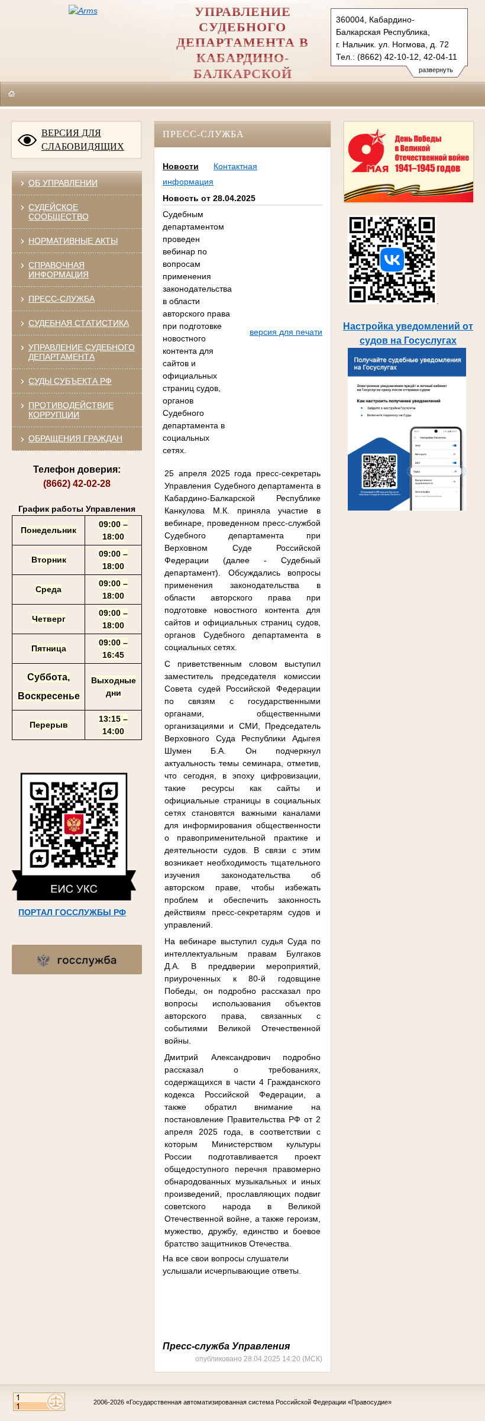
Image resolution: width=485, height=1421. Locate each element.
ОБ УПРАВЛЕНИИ (63, 183)
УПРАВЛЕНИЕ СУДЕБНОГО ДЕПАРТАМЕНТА (81, 352)
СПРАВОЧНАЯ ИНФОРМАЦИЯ (58, 269)
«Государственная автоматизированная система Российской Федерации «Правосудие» (259, 1402)
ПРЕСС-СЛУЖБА (61, 298)
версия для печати (286, 332)
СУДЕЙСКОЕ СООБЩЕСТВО (58, 211)
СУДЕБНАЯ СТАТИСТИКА (78, 323)
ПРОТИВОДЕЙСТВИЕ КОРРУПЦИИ (71, 410)
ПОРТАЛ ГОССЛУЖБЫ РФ (72, 912)
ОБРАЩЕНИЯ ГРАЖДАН (75, 438)
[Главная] (12, 93)
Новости (181, 166)
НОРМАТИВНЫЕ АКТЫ (73, 241)
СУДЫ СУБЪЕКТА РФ (70, 381)
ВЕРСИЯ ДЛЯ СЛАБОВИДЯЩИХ (82, 139)
